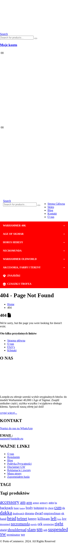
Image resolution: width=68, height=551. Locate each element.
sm (39, 529)
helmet (22, 518)
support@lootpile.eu (11, 438)
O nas (51, 216)
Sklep (51, 207)
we (23, 534)
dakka (6, 512)
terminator (13, 534)
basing (22, 508)
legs (59, 519)
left (54, 518)
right (59, 523)
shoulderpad (16, 530)
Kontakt (52, 213)
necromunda (20, 524)
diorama (29, 513)
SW (3, 534)
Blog (50, 210)
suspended (58, 529)
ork (40, 524)
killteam (44, 519)
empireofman (52, 513)
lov (64, 519)
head (11, 518)
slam (31, 529)
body (29, 508)
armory (44, 502)
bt (46, 508)
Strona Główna (56, 203)
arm (29, 502)
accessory (9, 502)
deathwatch (18, 513)
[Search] (35, 38)
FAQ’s (11, 347)
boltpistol (39, 507)
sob (45, 530)
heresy (32, 519)
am (23, 502)
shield (3, 530)
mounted (5, 524)
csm (57, 507)
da (63, 508)
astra (51, 502)
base (16, 508)
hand (3, 519)
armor (36, 502)
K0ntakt (12, 350)
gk (62, 513)
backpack (6, 508)
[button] (4, 34)
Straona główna (16, 340)
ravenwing (48, 524)
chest (50, 508)
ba (56, 502)
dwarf (39, 513)
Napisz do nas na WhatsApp (16, 428)
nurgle (33, 524)
